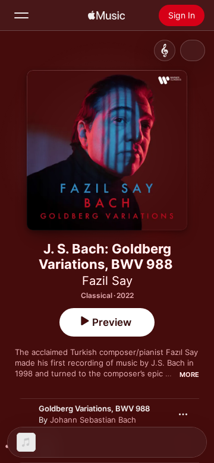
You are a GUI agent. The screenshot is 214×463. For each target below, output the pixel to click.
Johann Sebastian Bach (93, 419)
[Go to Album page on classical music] (164, 50)
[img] (106, 15)
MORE (189, 374)
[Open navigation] (21, 15)
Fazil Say (107, 281)
